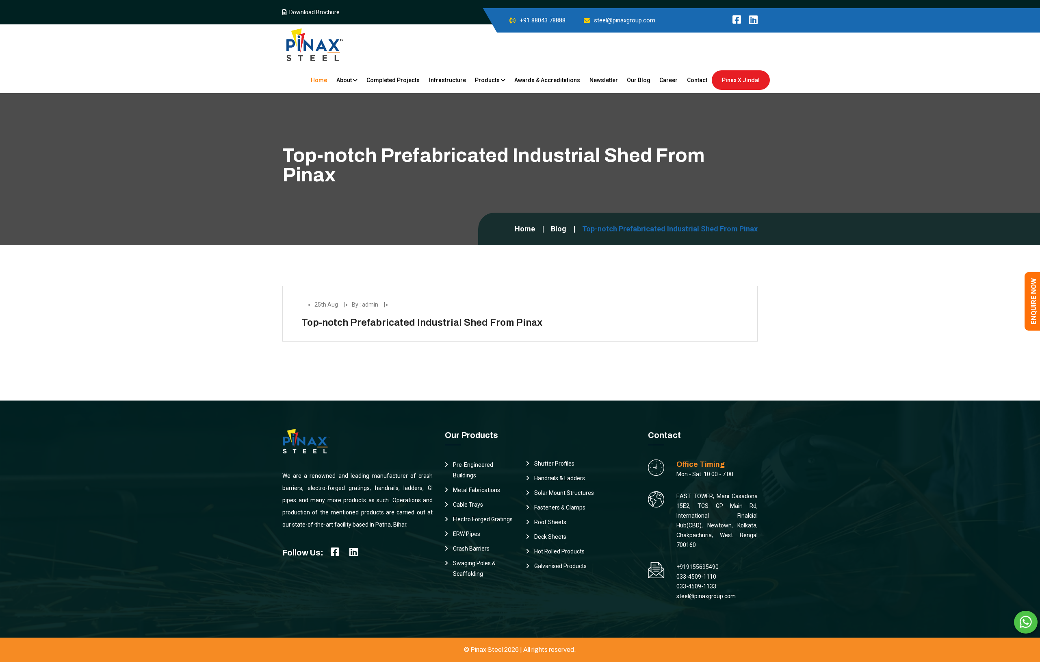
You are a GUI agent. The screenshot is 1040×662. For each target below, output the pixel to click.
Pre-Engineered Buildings (473, 470)
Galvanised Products (560, 566)
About (344, 80)
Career (668, 80)
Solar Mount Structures (564, 493)
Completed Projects (393, 80)
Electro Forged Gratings (483, 519)
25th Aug (326, 304)
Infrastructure (447, 80)
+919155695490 (697, 567)
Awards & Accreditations (547, 80)
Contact (697, 80)
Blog (558, 228)
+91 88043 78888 (543, 20)
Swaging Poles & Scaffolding (474, 568)
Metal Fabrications (476, 490)
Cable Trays (468, 504)
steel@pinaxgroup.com (624, 20)
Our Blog (638, 80)
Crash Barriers (471, 548)
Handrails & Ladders (559, 478)
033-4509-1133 (696, 586)
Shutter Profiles (554, 463)
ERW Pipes (466, 534)
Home (319, 80)
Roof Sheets (550, 522)
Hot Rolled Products (559, 551)
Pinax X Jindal (741, 80)
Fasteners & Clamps (559, 507)
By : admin (365, 304)
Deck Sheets (550, 537)
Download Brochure (313, 12)
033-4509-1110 (696, 576)
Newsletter (603, 80)
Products (488, 80)
